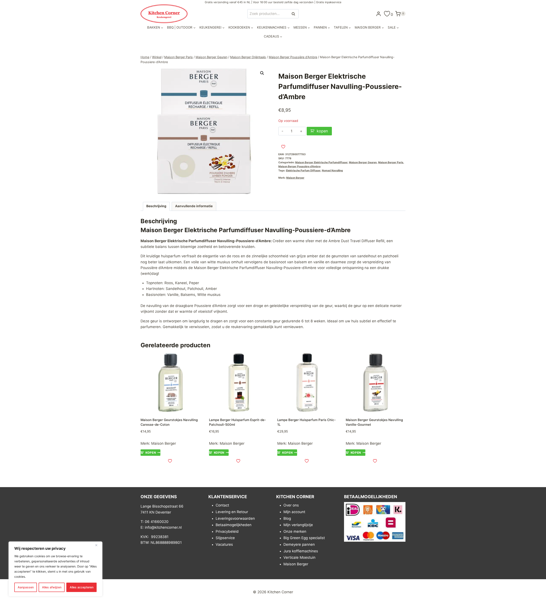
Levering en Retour (232, 512)
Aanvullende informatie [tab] (194, 206)
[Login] (378, 14)
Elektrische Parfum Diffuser (303, 170)
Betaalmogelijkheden (233, 525)
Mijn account (294, 512)
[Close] (97, 545)
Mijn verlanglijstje (298, 525)
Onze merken (294, 531)
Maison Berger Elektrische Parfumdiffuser (321, 162)
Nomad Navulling (332, 170)
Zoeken (294, 14)
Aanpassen (26, 587)
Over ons (291, 505)
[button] (262, 73)
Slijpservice (225, 538)
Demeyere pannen (299, 544)
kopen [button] (150, 452)
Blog (287, 518)
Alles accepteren (81, 587)
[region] (55, 568)
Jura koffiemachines (300, 551)
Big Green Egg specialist (304, 538)
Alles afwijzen (51, 587)
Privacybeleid (227, 531)
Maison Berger (295, 177)
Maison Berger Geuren (363, 162)
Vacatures (224, 544)
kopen (322, 131)
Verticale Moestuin (299, 557)
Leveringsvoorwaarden (235, 518)
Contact (222, 505)
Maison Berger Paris (390, 162)
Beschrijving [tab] (156, 206)
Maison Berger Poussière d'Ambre (299, 166)
